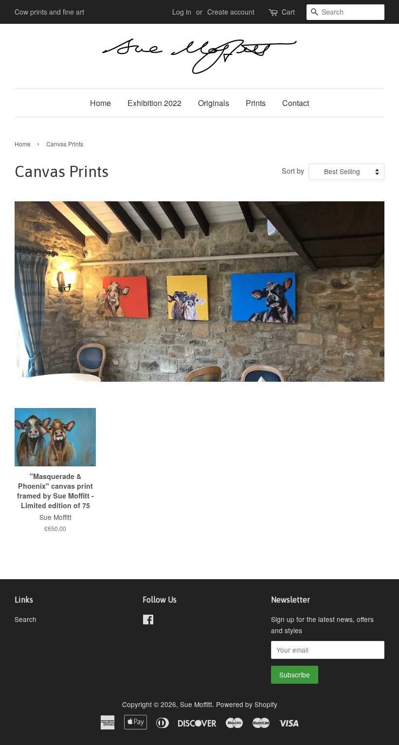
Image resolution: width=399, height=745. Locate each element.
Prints (256, 102)
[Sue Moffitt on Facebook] (148, 621)
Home (100, 102)
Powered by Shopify (246, 704)
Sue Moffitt (196, 704)
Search (25, 619)
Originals (213, 102)
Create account (230, 12)
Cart (288, 12)
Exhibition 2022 (154, 102)
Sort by (293, 170)
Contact (295, 102)
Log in (181, 12)
